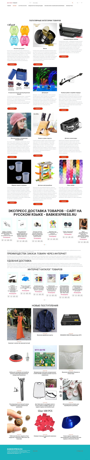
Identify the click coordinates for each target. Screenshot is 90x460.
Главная (9, 5)
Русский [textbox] (78, 2)
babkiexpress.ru (14, 449)
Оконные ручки (69, 5)
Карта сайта (35, 450)
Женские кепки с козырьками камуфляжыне (54, 5)
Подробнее (12, 64)
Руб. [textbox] (82, 2)
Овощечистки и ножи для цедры (35, 5)
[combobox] (30, 3)
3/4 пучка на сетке (22, 5)
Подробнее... (6, 228)
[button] (44, 244)
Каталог (14, 5)
